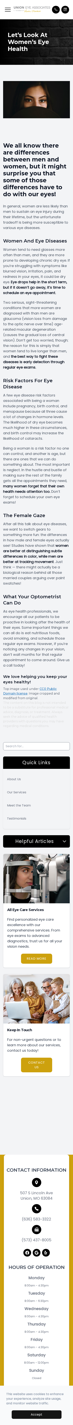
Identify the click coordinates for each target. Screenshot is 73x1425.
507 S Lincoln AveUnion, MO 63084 (36, 1195)
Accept (36, 1414)
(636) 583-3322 (36, 1219)
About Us (14, 779)
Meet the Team (19, 805)
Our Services (16, 792)
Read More (36, 958)
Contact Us (36, 1064)
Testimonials (16, 818)
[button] (8, 10)
